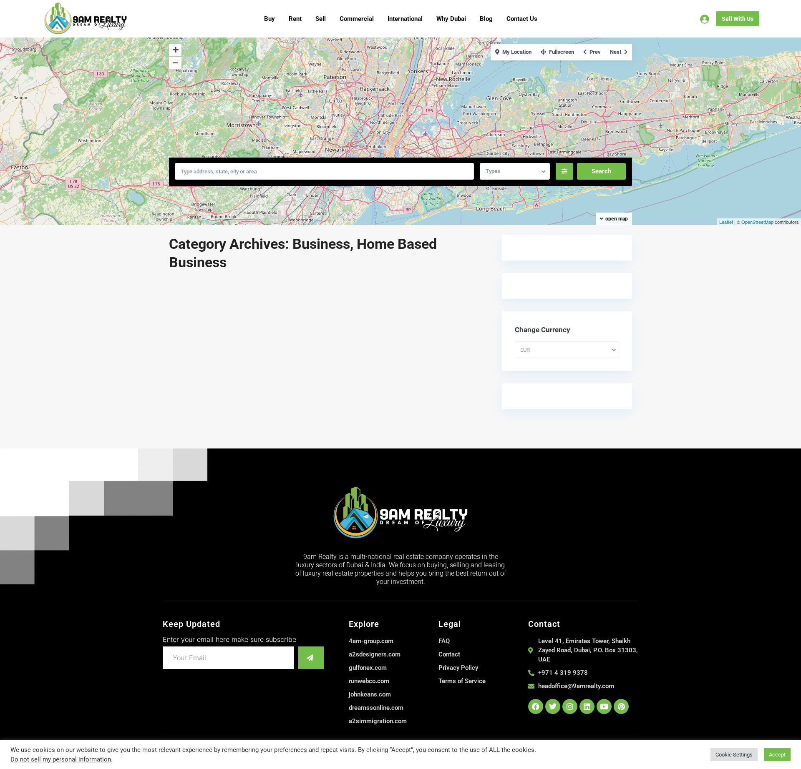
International (405, 19)
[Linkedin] (586, 706)
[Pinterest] (621, 706)
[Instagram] (569, 706)
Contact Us (521, 19)
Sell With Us (737, 18)
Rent (295, 19)
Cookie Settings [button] (734, 754)
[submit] (311, 657)
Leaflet (726, 221)
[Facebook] (535, 706)
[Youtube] (604, 706)
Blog (486, 19)
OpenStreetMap (757, 221)
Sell (320, 19)
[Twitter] (552, 706)
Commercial (357, 19)
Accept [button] (777, 754)
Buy (269, 19)
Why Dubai (451, 19)
